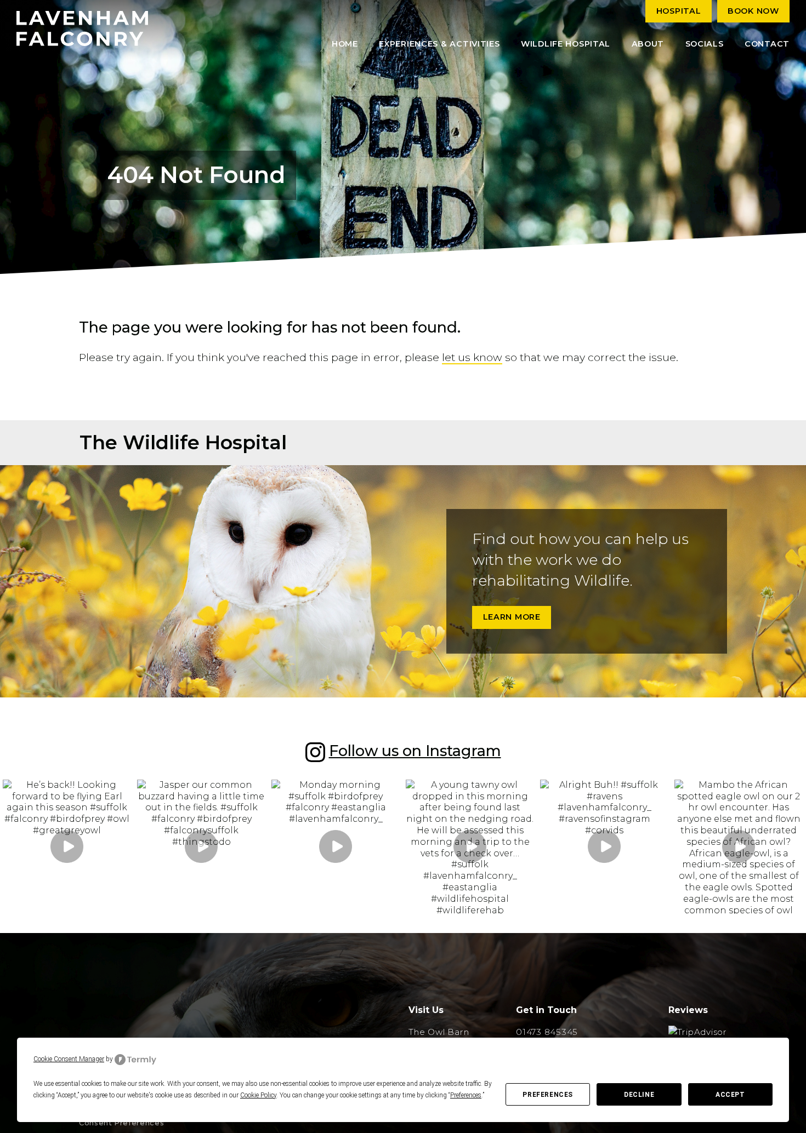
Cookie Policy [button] (258, 1095)
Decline (639, 1094)
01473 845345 (547, 1032)
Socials (704, 44)
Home (345, 44)
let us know (472, 357)
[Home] (82, 28)
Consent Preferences (121, 1123)
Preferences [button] (465, 1095)
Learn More (512, 617)
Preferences (548, 1094)
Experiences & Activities (439, 44)
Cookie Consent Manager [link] (68, 1059)
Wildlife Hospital (565, 44)
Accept (730, 1094)
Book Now (753, 11)
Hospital (678, 11)
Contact (767, 44)
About (648, 44)
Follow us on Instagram (415, 751)
